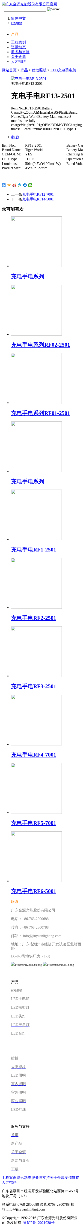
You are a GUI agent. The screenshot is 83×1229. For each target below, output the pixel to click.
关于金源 (18, 57)
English (16, 23)
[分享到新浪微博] (14, 185)
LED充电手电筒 (63, 70)
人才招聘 (18, 62)
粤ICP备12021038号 (39, 1223)
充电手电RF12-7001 (38, 194)
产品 (14, 34)
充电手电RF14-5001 (38, 199)
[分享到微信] (30, 185)
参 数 (15, 137)
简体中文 (18, 18)
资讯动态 (18, 47)
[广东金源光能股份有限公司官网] (29, 4)
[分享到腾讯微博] (20, 185)
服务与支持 (20, 52)
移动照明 (39, 70)
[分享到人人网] (25, 185)
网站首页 (9, 70)
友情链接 (72, 1178)
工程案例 (18, 42)
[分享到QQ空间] (9, 185)
